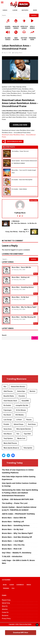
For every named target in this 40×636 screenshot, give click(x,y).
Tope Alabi (27, 433)
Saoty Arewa (8, 429)
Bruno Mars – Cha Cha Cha (13, 545)
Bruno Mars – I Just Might (12, 541)
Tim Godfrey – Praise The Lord (20, 151)
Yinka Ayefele (27, 448)
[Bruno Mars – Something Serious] (6, 293)
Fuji (13, 588)
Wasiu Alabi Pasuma (10, 443)
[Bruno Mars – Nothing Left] (6, 283)
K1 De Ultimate (21, 410)
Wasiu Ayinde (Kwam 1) (11, 448)
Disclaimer (5, 615)
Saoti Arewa (32, 424)
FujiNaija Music (18, 52)
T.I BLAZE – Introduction (12, 556)
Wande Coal (21, 438)
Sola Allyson (8, 433)
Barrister (32, 391)
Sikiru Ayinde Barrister (23, 429)
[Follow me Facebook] (17, 216)
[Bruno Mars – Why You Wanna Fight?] (6, 313)
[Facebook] (13, 455)
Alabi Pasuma (8, 391)
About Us (4, 606)
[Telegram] (8, 455)
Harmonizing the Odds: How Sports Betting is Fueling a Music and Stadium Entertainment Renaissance (20, 493)
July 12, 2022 (7, 52)
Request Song (6, 600)
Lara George (8, 419)
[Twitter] (3, 455)
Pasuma (29, 419)
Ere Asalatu (7, 405)
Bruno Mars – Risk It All (11, 549)
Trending (6, 588)
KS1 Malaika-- (19, 415)
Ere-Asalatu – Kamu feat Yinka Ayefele (22, 179)
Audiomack (20, 584)
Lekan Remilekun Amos (14, 141)
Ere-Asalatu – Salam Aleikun (19, 189)
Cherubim (21, 396)
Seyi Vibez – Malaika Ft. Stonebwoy (16, 553)
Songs (5, 10)
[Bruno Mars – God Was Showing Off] (6, 322)
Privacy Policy (6, 618)
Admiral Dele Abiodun (18, 386)
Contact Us (5, 612)
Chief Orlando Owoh (10, 400)
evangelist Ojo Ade (22, 405)
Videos (29, 584)
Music (5, 584)
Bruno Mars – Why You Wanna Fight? (24, 307)
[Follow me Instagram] (22, 216)
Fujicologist (8, 410)
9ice (5, 386)
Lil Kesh (19, 419)
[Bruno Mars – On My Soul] (6, 303)
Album (15, 10)
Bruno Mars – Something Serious (23, 287)
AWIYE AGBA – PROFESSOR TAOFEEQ (18, 514)
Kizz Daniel (7, 415)
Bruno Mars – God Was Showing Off (24, 317)
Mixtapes (25, 10)
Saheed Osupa (18, 424)
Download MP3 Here (20, 632)
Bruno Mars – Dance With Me (21, 267)
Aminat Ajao (21, 391)
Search (4, 335)
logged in (14, 250)
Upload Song (6, 603)
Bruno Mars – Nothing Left (20, 277)
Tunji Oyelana (8, 438)
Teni (17, 433)
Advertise (5, 609)
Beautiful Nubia (9, 396)
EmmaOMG (25, 400)
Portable (6, 424)
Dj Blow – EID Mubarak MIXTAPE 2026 (17, 499)
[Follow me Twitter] (20, 216)
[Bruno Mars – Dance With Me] (6, 273)
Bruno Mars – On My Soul (20, 297)
